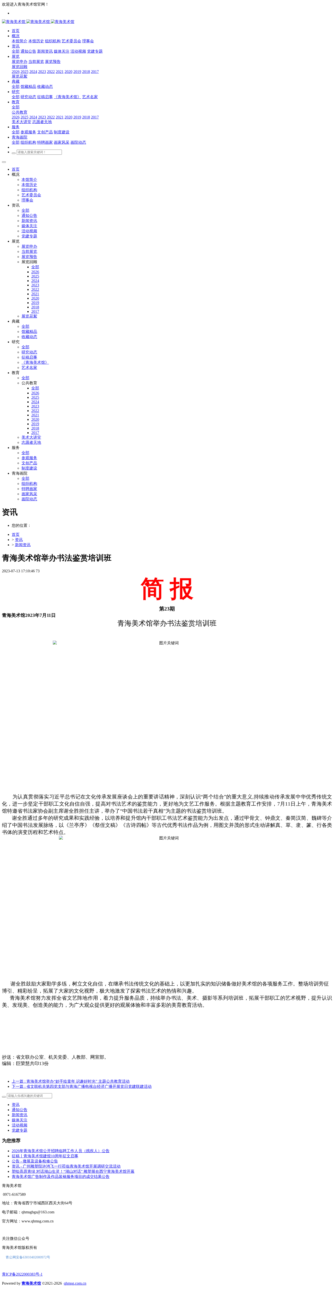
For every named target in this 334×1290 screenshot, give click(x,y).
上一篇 (71, 1081)
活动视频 (19, 1125)
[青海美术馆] (26, 22)
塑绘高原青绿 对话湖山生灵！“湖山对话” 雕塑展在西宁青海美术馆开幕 (73, 1171)
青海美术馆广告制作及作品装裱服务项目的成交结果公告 (61, 1176)
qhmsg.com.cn (75, 1283)
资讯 (19, 540)
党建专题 (19, 1130)
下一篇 (82, 1086)
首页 (16, 169)
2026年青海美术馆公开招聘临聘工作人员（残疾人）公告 (61, 1151)
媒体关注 (19, 1120)
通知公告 (19, 1110)
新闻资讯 (23, 545)
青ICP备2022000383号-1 (22, 1274)
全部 (16, 51)
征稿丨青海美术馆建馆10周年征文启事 (45, 1156)
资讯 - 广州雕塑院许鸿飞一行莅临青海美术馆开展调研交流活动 (66, 1166)
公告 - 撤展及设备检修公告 (35, 1161)
